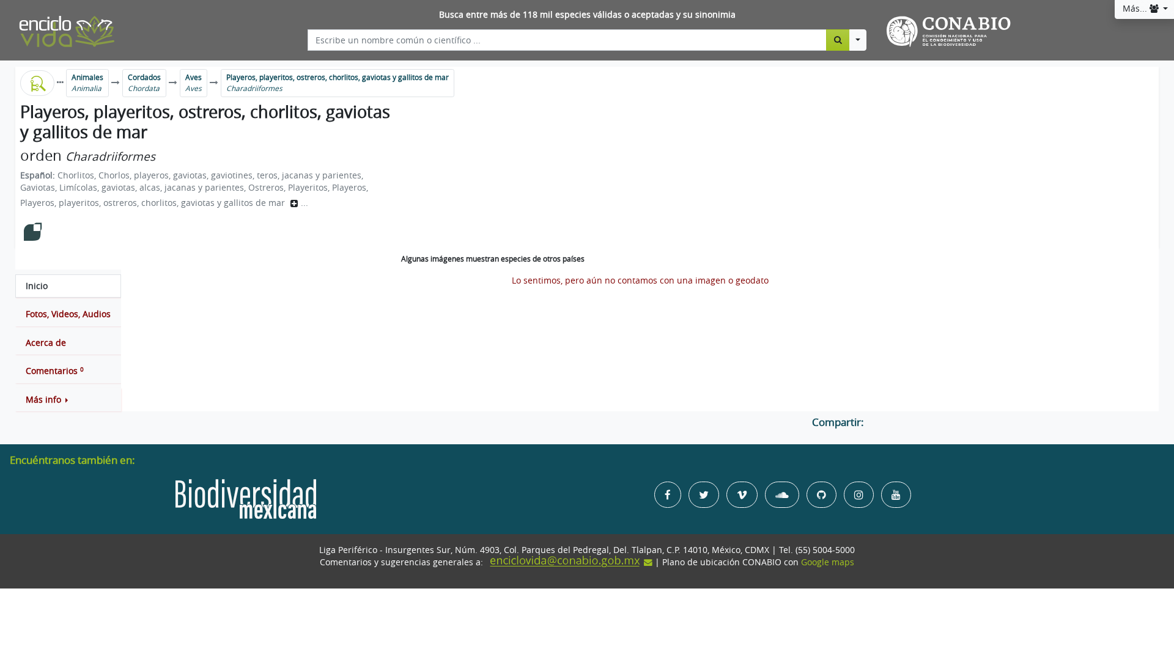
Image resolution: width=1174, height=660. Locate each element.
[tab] (68, 286)
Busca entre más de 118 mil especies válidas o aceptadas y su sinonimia (587, 15)
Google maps (827, 562)
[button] (68, 399)
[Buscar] (838, 39)
